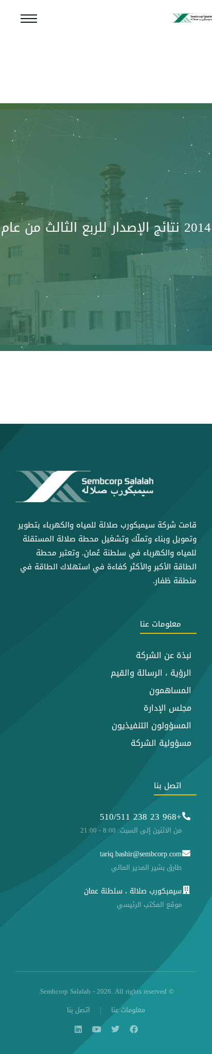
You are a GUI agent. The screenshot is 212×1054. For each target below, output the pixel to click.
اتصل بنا (78, 1010)
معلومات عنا (128, 1010)
